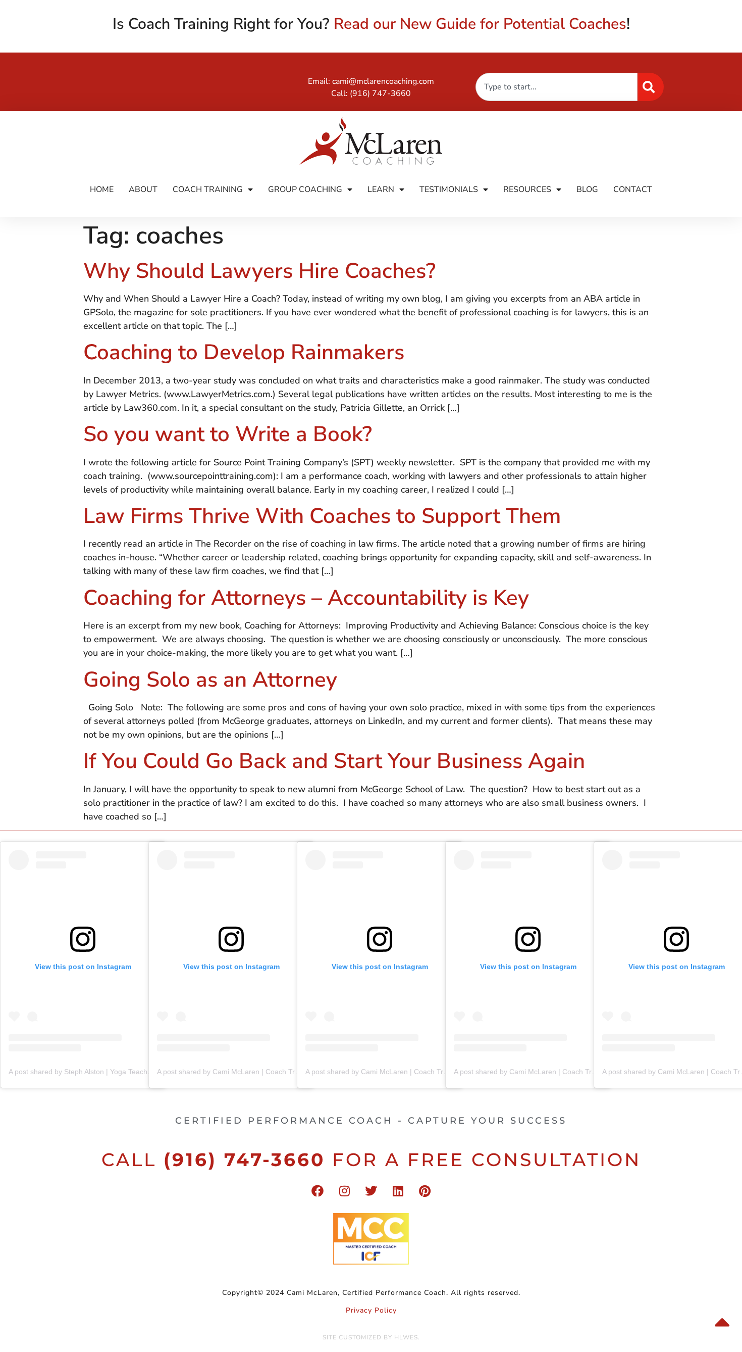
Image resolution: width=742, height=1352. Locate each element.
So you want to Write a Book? (227, 434)
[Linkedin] (398, 1191)
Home (102, 189)
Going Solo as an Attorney (210, 679)
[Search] (651, 87)
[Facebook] (317, 1191)
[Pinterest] (424, 1191)
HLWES (406, 1337)
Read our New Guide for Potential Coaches (480, 24)
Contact (632, 189)
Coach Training (208, 189)
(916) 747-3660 (380, 93)
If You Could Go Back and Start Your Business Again (334, 761)
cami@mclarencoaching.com (383, 81)
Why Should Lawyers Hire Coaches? (259, 271)
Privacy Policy (371, 1310)
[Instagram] (344, 1191)
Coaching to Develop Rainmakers (243, 352)
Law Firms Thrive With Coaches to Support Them (322, 516)
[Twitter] (371, 1191)
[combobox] (556, 87)
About (143, 189)
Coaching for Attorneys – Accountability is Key (306, 598)
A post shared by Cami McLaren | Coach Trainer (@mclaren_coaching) (270, 1072)
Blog (587, 189)
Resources (527, 189)
